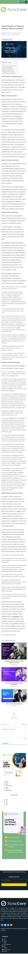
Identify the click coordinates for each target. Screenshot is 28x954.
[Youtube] (11, 925)
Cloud (8, 34)
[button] (14, 19)
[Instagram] (26, 2)
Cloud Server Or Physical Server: (9, 66)
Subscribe (14, 884)
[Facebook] (20, 2)
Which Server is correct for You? (9, 73)
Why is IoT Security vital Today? (14, 704)
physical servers (13, 634)
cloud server (6, 634)
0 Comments (16, 34)
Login (25, 724)
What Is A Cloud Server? (8, 67)
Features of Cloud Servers (8, 70)
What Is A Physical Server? (8, 68)
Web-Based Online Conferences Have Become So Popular (14, 661)
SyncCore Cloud (7, 33)
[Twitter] (5, 925)
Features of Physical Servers (8, 71)
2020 (4, 34)
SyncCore (16, 616)
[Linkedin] (23, 2)
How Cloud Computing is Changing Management (14, 683)
